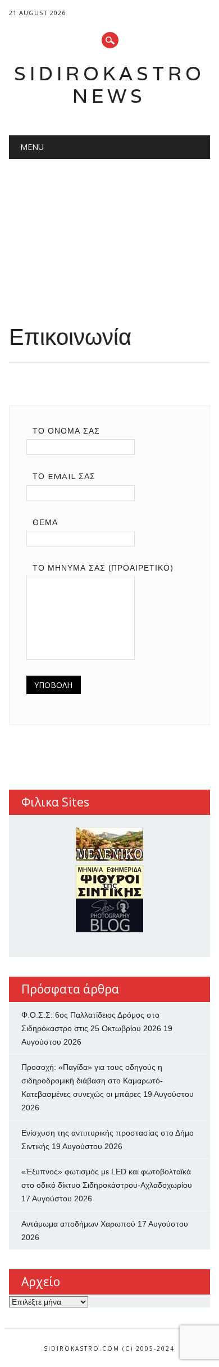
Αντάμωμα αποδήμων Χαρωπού (78, 1223)
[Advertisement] (109, 232)
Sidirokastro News (109, 84)
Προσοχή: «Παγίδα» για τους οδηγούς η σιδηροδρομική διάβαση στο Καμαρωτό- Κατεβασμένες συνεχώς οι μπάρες (92, 1081)
